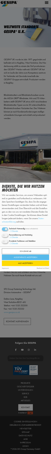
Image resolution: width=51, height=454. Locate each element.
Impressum (5, 268)
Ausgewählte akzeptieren (25, 257)
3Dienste (13, 231)
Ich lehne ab (25, 251)
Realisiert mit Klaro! (43, 268)
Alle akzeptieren (25, 263)
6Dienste (13, 237)
